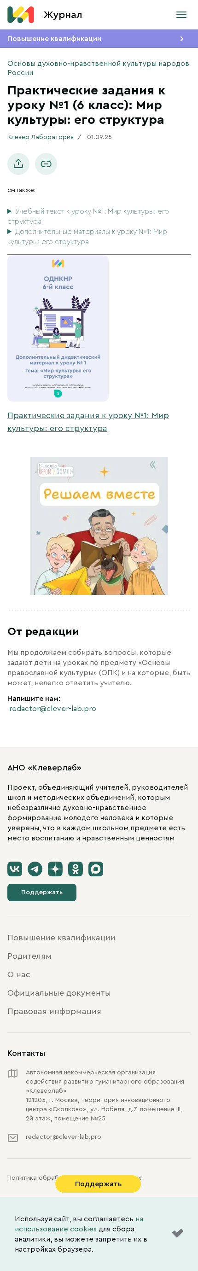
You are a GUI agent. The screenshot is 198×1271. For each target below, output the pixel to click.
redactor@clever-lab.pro (52, 708)
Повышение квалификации (54, 38)
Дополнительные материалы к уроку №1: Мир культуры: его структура (87, 236)
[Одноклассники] (75, 869)
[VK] (14, 869)
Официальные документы (59, 993)
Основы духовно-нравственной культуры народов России (98, 68)
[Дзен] (55, 869)
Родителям (29, 956)
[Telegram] (35, 869)
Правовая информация (54, 1011)
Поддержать (42, 892)
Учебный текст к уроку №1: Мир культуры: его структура (88, 216)
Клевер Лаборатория (40, 137)
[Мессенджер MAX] (95, 869)
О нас (18, 974)
